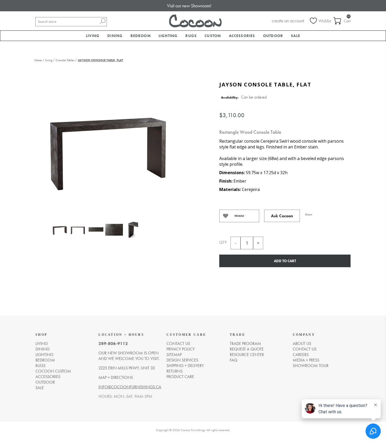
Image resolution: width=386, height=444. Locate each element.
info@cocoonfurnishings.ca (129, 387)
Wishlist (239, 216)
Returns (174, 371)
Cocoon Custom (53, 371)
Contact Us (304, 349)
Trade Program (245, 343)
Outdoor (45, 382)
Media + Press (306, 360)
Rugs (40, 365)
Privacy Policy (180, 349)
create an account (288, 21)
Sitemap (174, 354)
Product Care (180, 376)
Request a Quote (247, 349)
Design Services (182, 360)
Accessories (47, 376)
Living (41, 343)
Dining (42, 349)
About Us (302, 343)
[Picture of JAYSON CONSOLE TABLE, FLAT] (60, 235)
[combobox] (67, 21)
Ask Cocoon (282, 216)
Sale (39, 387)
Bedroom (45, 360)
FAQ (233, 360)
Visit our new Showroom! (189, 6)
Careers (301, 354)
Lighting (44, 354)
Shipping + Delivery (185, 365)
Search (103, 21)
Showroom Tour (310, 365)
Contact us (178, 343)
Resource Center (247, 354)
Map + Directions (115, 377)
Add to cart (285, 261)
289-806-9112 (113, 343)
